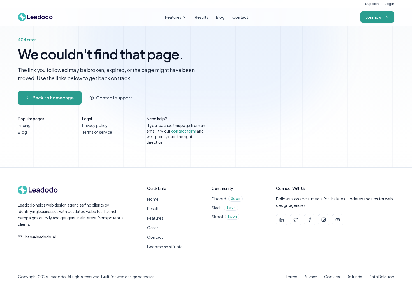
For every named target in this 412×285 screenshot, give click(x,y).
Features (173, 17)
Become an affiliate (165, 246)
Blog (220, 17)
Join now (374, 17)
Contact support (114, 98)
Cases (153, 227)
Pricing (24, 125)
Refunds (354, 276)
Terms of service (97, 132)
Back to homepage (53, 98)
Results (201, 17)
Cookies (332, 276)
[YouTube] (337, 219)
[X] (295, 219)
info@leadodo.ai (40, 236)
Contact (240, 17)
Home (153, 198)
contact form (183, 130)
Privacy (310, 276)
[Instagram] (323, 219)
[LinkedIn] (281, 219)
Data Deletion (381, 276)
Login (389, 4)
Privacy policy (95, 125)
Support (372, 4)
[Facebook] (309, 219)
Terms (291, 276)
